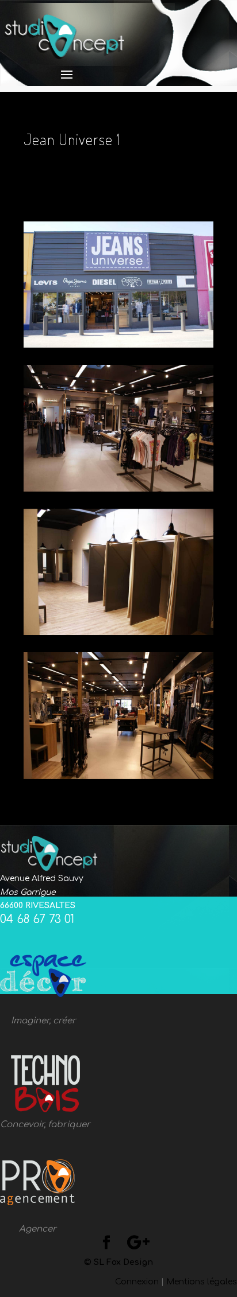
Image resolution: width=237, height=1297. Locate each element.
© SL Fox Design (118, 1262)
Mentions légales (201, 1281)
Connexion (137, 1281)
